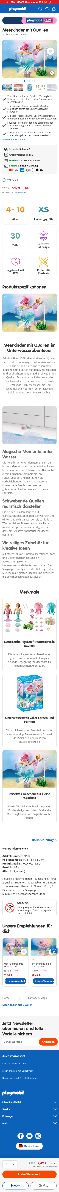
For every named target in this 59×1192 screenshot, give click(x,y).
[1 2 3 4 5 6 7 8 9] (10, 1164)
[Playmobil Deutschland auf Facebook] (20, 1136)
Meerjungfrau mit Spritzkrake (18, 1070)
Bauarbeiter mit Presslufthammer (20, 1077)
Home (6, 998)
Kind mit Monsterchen (14, 1063)
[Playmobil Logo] (17, 9)
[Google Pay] (44, 1185)
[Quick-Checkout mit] (15, 1185)
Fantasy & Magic (38, 998)
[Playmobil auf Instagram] (38, 1136)
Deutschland (32, 1146)
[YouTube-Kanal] (29, 1136)
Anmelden (48, 1041)
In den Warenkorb (29, 1174)
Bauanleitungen (44, 840)
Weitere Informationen (14, 139)
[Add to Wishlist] (50, 51)
